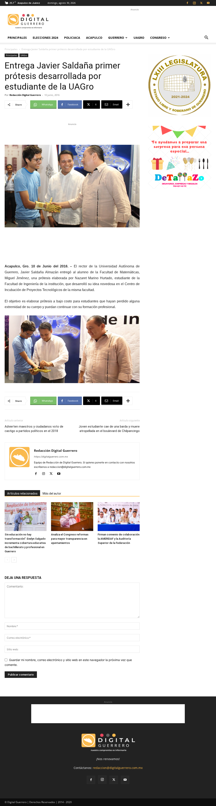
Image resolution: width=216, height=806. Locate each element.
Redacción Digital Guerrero (25, 95)
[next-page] (14, 559)
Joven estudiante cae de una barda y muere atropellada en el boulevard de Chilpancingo (109, 429)
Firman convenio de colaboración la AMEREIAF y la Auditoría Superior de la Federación (118, 538)
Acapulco (94, 38)
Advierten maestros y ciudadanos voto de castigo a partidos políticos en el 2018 (34, 429)
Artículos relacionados (22, 493)
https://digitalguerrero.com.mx (51, 456)
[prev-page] (7, 559)
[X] (201, 3)
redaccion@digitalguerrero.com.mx (118, 768)
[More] (128, 104)
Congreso (158, 38)
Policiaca (72, 38)
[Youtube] (208, 3)
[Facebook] (187, 3)
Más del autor (52, 493)
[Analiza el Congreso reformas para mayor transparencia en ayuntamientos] (72, 516)
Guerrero (116, 38)
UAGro (139, 38)
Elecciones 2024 (45, 38)
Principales (17, 38)
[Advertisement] (134, 21)
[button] (206, 38)
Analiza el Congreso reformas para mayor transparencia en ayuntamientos (69, 538)
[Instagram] (194, 3)
